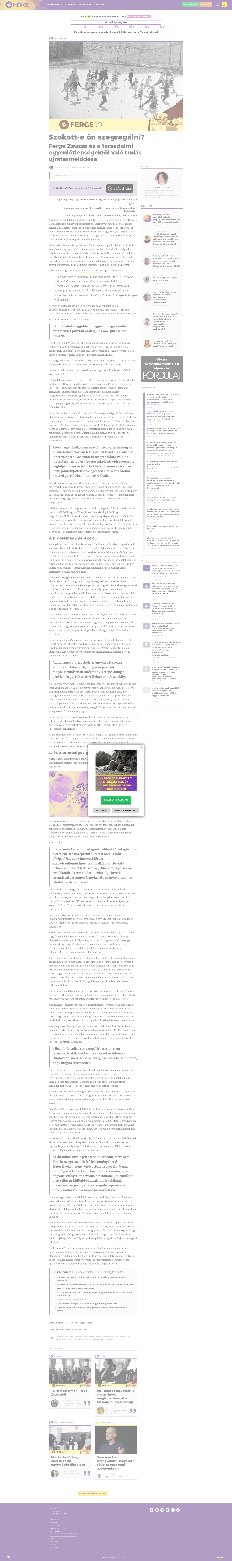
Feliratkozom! (116, 799)
